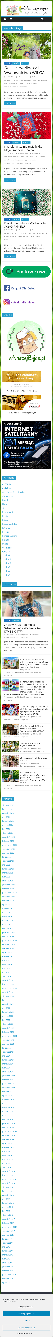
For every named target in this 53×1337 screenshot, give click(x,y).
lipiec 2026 (7, 809)
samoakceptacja (10, 87)
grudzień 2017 (8, 1219)
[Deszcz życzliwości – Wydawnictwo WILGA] (26, 34)
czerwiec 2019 (8, 1147)
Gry (3, 508)
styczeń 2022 (7, 1024)
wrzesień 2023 (8, 944)
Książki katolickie (9, 524)
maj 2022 (6, 1008)
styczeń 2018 (7, 1215)
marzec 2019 (7, 1159)
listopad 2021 (8, 1032)
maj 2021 (6, 1056)
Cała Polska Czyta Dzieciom (13, 492)
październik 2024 (9, 892)
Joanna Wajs (33, 233)
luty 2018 (6, 1211)
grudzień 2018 (8, 1171)
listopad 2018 (8, 1175)
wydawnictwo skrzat (24, 163)
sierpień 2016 (8, 1278)
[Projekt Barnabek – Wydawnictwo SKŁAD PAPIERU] (26, 190)
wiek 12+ (17, 143)
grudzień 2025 (8, 837)
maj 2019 (6, 1151)
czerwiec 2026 (8, 813)
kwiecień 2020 (8, 1107)
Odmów (26, 1320)
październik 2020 (9, 1083)
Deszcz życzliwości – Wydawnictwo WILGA (24, 70)
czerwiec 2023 (8, 956)
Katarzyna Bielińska (36, 80)
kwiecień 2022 (8, 1012)
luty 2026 (6, 829)
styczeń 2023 (7, 976)
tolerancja (7, 240)
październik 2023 (9, 940)
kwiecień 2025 (8, 869)
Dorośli (5, 500)
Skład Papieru (35, 236)
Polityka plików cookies (25, 1333)
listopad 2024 (8, 888)
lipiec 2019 (7, 1143)
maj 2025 (6, 865)
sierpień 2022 (8, 996)
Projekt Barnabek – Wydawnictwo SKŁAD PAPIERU (26, 224)
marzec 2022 (7, 1016)
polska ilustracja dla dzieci (27, 83)
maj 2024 (6, 912)
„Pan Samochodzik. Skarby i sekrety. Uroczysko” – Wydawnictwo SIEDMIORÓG (32, 728)
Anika (34, 77)
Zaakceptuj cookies (26, 1313)
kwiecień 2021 (8, 1060)
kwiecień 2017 (8, 1251)
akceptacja (36, 153)
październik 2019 (9, 1131)
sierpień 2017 (8, 1235)
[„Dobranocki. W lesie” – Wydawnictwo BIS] (10, 742)
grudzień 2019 (8, 1123)
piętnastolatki (31, 160)
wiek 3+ (16, 63)
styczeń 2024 (7, 928)
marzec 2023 (7, 968)
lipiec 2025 (7, 857)
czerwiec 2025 (8, 861)
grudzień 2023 (8, 932)
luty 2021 (6, 1068)
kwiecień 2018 (8, 1203)
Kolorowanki (7, 512)
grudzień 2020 (8, 1076)
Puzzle (5, 544)
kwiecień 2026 (8, 821)
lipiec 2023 (7, 952)
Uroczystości (7, 548)
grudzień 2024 (8, 885)
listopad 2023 (8, 936)
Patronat (6, 528)
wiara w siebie (22, 87)
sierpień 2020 (8, 1091)
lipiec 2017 (7, 1239)
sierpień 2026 (8, 805)
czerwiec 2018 (8, 1195)
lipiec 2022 (7, 1000)
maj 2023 (6, 960)
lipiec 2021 (7, 1048)
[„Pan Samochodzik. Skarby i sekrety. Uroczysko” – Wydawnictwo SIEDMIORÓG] (10, 725)
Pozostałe (6, 540)
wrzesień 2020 (8, 1087)
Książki (8, 63)
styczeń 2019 (7, 1167)
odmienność (43, 233)
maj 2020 (6, 1103)
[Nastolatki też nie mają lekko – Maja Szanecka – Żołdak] (26, 113)
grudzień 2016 (8, 1267)
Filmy (4, 504)
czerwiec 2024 (8, 908)
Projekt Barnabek (10, 236)
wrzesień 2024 (8, 896)
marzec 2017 (7, 1255)
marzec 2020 (7, 1111)
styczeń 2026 (7, 833)
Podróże (5, 532)
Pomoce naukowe (9, 536)
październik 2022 (9, 988)
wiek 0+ (8, 555)
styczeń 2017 (7, 1263)
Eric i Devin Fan (22, 233)
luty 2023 (6, 972)
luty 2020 (6, 1115)
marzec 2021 (7, 1064)
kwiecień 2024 (8, 916)
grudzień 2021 (8, 1028)
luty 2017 (6, 1259)
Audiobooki (7, 488)
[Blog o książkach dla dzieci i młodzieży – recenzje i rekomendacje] (5, 19)
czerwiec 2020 (8, 1099)
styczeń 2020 (7, 1119)
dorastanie (8, 157)
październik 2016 (9, 1274)
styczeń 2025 (7, 881)
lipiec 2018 (7, 1191)
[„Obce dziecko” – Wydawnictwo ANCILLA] (10, 757)
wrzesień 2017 (8, 1231)
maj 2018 (6, 1199)
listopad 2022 (8, 984)
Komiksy (5, 516)
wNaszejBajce (23, 77)
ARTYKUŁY (6, 484)
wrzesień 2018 (8, 1183)
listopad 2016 (8, 1270)
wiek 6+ (24, 63)
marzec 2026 (7, 825)
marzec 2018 (7, 1207)
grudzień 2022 (8, 980)
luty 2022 (6, 1020)
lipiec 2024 (7, 904)
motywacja (13, 83)
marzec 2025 (7, 873)
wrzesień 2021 (8, 1040)
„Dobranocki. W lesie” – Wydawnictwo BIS (30, 744)
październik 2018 (9, 1179)
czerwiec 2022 (8, 1004)
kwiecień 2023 (8, 964)
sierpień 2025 (8, 853)
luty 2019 (6, 1163)
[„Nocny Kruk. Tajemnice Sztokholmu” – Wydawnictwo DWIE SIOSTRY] (26, 592)
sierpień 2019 (8, 1139)
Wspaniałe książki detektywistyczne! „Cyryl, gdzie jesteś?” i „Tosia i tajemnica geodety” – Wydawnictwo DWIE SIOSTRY (33, 777)
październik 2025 (9, 845)
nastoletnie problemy (17, 160)
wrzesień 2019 (8, 1135)
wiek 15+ (26, 143)
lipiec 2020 (7, 1095)
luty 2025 (6, 877)
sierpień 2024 (8, 900)
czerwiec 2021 (8, 1052)
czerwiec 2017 (8, 1243)
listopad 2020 (8, 1079)
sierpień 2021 (8, 1044)
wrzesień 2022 (8, 992)
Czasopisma (7, 496)
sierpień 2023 (8, 948)
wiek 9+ (8, 575)
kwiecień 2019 (8, 1155)
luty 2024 (6, 924)
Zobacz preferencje (26, 1327)
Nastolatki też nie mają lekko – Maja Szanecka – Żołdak (24, 148)
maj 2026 (6, 817)
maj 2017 (6, 1247)
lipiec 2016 (7, 1282)
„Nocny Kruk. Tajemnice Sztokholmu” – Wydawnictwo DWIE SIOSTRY (23, 628)
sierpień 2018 (8, 1187)
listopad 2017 (8, 1223)
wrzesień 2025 (8, 849)
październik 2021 (9, 1036)
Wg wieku (6, 552)
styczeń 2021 (7, 1072)
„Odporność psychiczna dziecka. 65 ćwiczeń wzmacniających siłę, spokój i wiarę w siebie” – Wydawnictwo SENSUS (34, 710)
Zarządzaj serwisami (26, 1306)
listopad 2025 (8, 841)
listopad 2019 (8, 1127)
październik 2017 (9, 1227)
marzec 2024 (7, 920)
